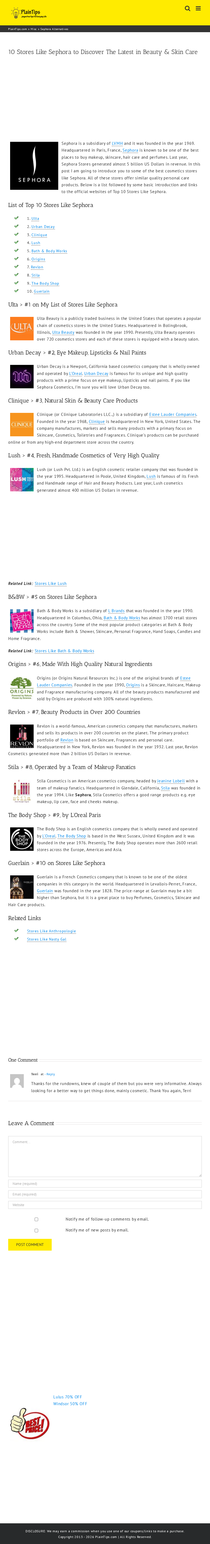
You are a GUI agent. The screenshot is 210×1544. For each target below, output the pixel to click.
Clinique (39, 234)
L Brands (116, 610)
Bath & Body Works (49, 250)
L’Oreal (75, 373)
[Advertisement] (105, 99)
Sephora (130, 150)
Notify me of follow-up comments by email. (107, 1219)
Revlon (37, 267)
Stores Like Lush (51, 583)
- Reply (50, 1074)
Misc (34, 29)
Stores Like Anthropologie (51, 931)
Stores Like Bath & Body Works (64, 650)
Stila (35, 275)
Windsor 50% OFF (70, 1403)
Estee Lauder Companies (173, 414)
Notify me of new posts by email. (97, 1230)
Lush (35, 242)
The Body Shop (45, 283)
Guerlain (42, 291)
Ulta (35, 218)
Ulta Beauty (63, 332)
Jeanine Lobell (171, 780)
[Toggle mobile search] (188, 8)
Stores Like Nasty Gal (46, 939)
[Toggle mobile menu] (199, 8)
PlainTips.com (17, 29)
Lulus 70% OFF (67, 1396)
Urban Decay (43, 226)
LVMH (117, 143)
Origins (38, 259)
